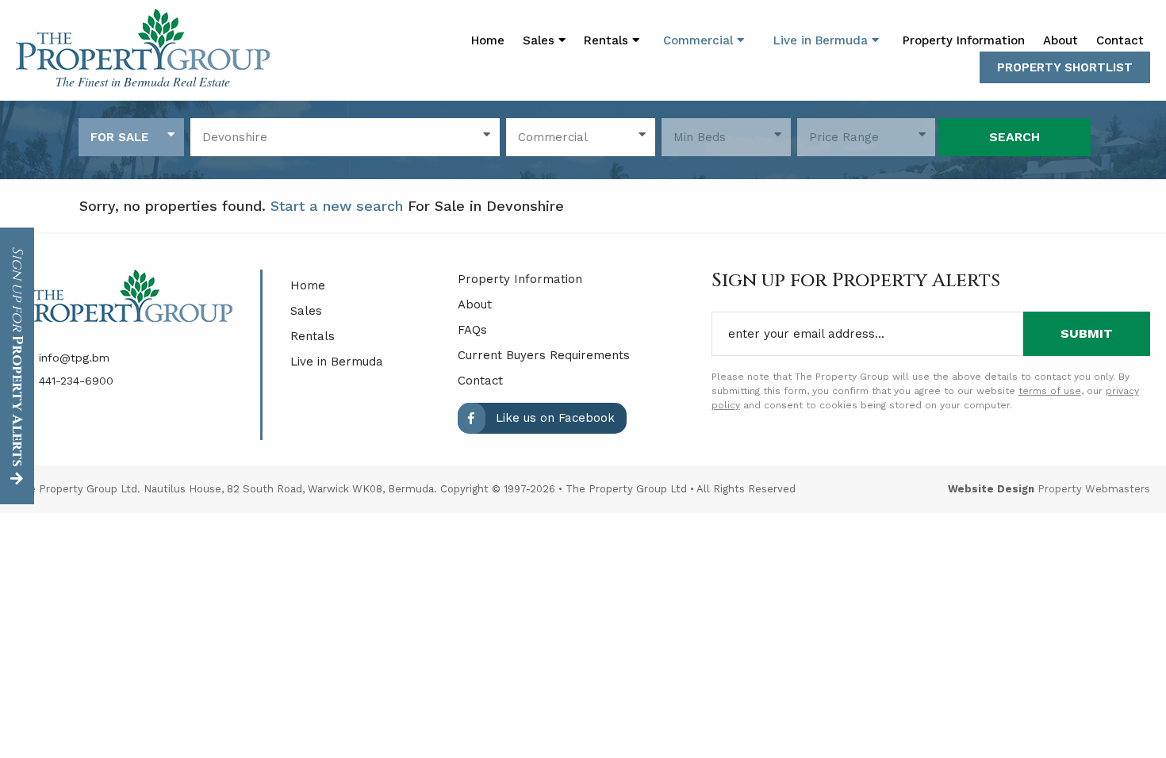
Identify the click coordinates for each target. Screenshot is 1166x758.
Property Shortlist (1065, 67)
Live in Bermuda (822, 40)
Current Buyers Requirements (544, 355)
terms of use (1049, 390)
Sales (306, 311)
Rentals (312, 336)
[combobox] (131, 137)
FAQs (472, 330)
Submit (1087, 333)
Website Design (991, 489)
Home (487, 40)
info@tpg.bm (72, 357)
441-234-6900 (74, 380)
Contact (1120, 40)
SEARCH (1014, 136)
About (1060, 40)
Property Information (964, 40)
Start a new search (336, 205)
